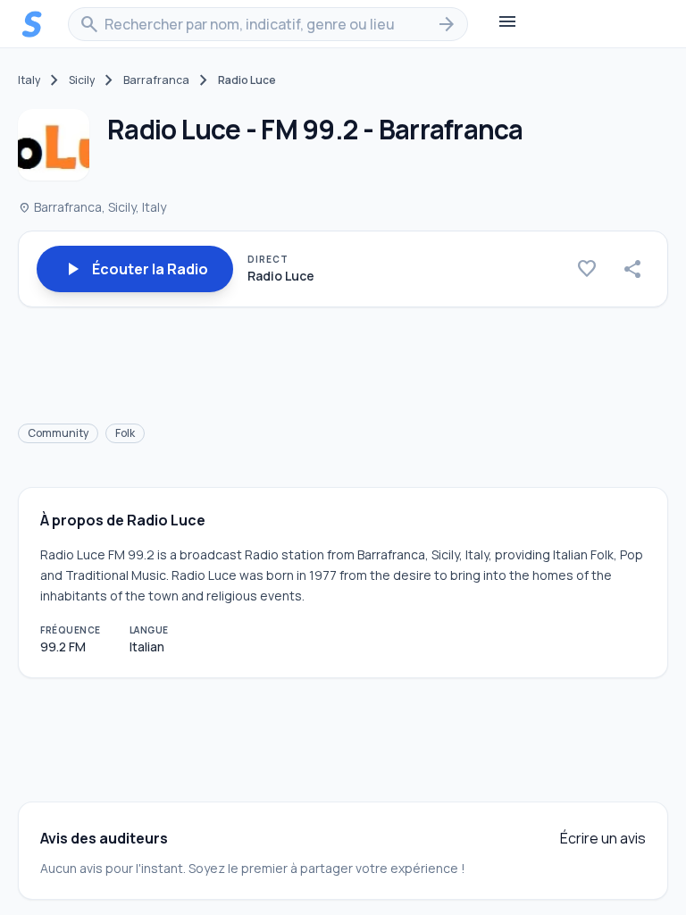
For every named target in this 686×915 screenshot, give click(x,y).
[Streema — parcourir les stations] (32, 24)
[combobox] (268, 24)
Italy (29, 80)
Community (58, 433)
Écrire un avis (603, 838)
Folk (125, 433)
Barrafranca (156, 80)
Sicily (82, 80)
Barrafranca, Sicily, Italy (92, 206)
